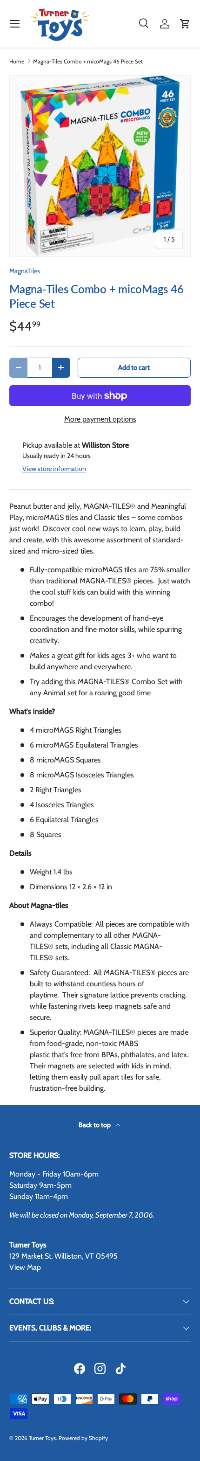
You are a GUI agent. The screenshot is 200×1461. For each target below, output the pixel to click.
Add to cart (134, 367)
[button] (185, 24)
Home (16, 61)
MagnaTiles (24, 271)
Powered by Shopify (83, 1437)
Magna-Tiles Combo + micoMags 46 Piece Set (88, 61)
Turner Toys (42, 1437)
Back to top (95, 1125)
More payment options (100, 419)
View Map (25, 1267)
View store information (54, 468)
